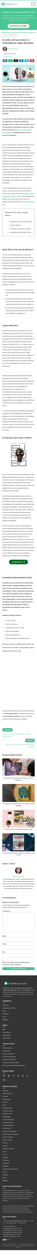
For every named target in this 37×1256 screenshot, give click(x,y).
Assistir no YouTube (18, 26)
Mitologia (5, 1175)
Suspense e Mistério (8, 1148)
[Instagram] (13, 1075)
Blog (4, 1029)
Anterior (7, 730)
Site (3, 952)
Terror (4, 1154)
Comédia (5, 1096)
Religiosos (6, 1019)
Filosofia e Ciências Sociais (10, 1169)
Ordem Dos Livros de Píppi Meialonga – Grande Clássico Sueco (16, 735)
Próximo (29, 740)
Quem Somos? (7, 1032)
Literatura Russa (7, 1140)
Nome (4, 936)
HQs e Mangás (7, 1116)
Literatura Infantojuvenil (9, 1131)
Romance (5, 1146)
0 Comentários (7, 56)
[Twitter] (16, 60)
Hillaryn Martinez (13, 48)
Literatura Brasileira (8, 1119)
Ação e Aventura (7, 1093)
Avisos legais (6, 1051)
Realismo (5, 1143)
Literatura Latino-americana (10, 1134)
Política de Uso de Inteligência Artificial (14, 1065)
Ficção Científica (10, 35)
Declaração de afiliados (9, 1059)
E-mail (4, 944)
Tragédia (5, 1157)
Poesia (4, 1016)
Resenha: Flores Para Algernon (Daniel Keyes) (18, 829)
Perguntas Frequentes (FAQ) (11, 1062)
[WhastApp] (10, 60)
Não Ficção (6, 1014)
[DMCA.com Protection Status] (18, 1240)
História (5, 1172)
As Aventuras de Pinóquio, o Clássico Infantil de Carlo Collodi (18, 854)
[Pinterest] (32, 60)
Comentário (6, 911)
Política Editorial (7, 1048)
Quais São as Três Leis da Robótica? (21, 221)
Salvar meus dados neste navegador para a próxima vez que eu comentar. (16, 963)
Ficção (4, 1011)
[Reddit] (4, 1080)
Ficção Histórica (7, 1113)
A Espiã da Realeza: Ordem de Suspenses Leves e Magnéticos (19, 779)
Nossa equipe (6, 1035)
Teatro (5, 1151)
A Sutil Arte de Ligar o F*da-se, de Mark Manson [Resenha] (20, 746)
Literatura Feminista (8, 1125)
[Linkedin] (21, 60)
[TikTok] (22, 1075)
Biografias (5, 1166)
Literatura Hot (7, 1128)
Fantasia (5, 1102)
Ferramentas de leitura (9, 1008)
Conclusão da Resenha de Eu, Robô (20, 232)
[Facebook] (5, 60)
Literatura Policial (8, 1137)
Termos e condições (8, 1053)
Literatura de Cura (8, 1122)
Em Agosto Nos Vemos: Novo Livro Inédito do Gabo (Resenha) (18, 804)
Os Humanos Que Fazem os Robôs (20, 228)
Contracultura (7, 1099)
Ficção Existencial (8, 1111)
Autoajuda (5, 1005)
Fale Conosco (6, 1038)
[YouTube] (8, 1075)
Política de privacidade (9, 1056)
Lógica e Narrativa (15, 225)
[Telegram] (26, 60)
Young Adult (6, 1160)
